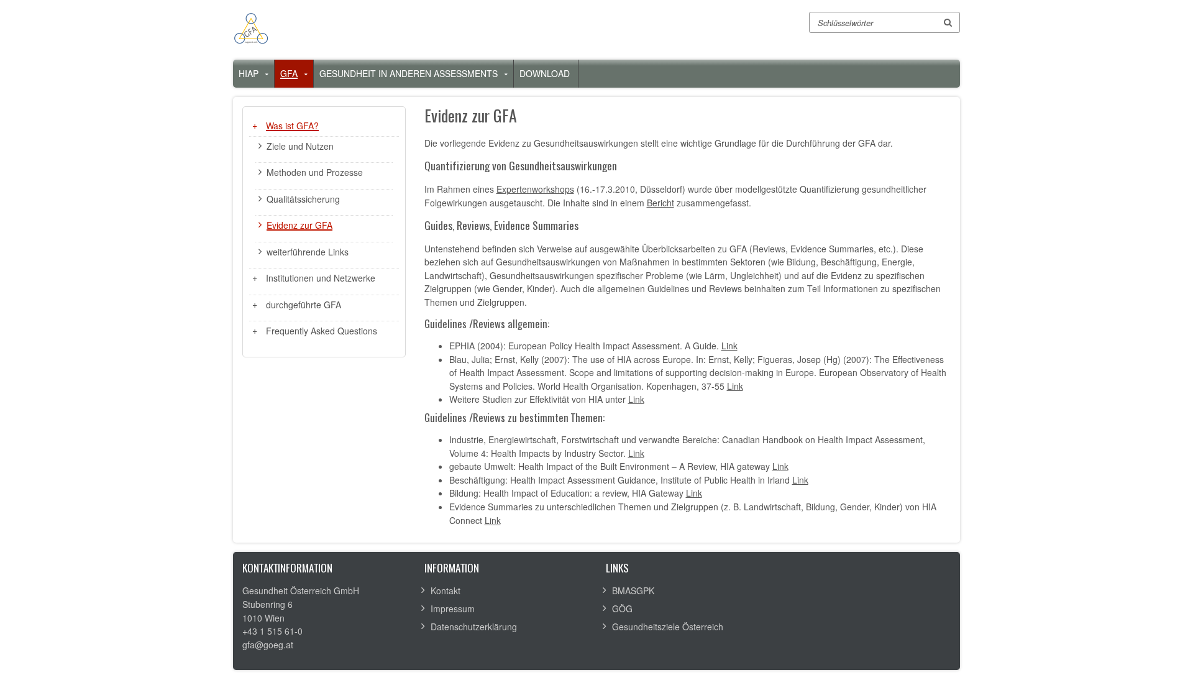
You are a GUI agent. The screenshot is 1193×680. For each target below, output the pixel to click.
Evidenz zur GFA (299, 225)
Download (544, 73)
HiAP (248, 73)
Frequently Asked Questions (321, 330)
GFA (289, 73)
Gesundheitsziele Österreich (667, 626)
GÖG (622, 608)
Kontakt (445, 590)
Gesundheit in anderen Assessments (408, 73)
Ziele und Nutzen (300, 146)
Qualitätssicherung (303, 199)
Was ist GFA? (292, 125)
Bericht (660, 202)
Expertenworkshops (535, 189)
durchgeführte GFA (303, 304)
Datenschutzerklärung (474, 626)
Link (729, 345)
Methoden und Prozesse (315, 172)
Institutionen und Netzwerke (320, 278)
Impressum (453, 608)
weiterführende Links (308, 252)
